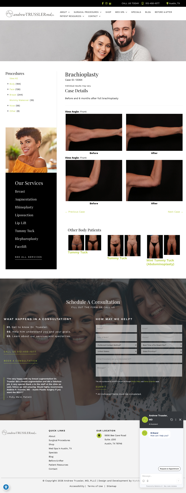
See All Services (28, 257)
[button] (68, 12)
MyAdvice (137, 480)
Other (13, 111)
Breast (13, 94)
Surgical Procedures (59, 440)
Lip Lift (20, 223)
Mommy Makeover (19, 100)
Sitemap (111, 486)
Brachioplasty (82, 74)
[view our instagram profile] (106, 3)
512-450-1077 (152, 3)
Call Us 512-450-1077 (20, 352)
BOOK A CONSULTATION (20, 361)
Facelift (21, 246)
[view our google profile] (110, 3)
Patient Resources (58, 464)
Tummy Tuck (24, 230)
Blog (51, 456)
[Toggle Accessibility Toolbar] (6, 487)
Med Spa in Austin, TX (60, 448)
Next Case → (175, 211)
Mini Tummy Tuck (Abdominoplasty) (160, 262)
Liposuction (24, 215)
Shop (51, 444)
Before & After (56, 460)
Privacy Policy (136, 381)
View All (14, 78)
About (52, 436)
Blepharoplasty (26, 238)
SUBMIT (101, 387)
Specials (53, 452)
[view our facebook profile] (103, 3)
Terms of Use (95, 486)
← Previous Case (75, 211)
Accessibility (77, 486)
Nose (12, 105)
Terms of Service (149, 381)
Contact (53, 469)
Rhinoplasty (24, 207)
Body (12, 84)
